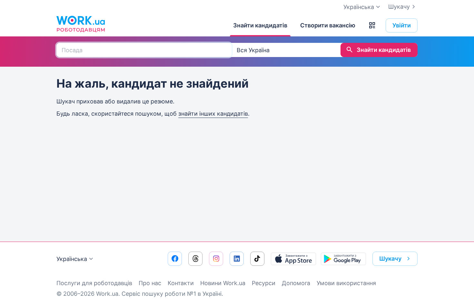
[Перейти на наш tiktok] (257, 259)
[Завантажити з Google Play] (343, 259)
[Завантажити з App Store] (293, 259)
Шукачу (399, 6)
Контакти (181, 283)
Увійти (401, 25)
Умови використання (346, 283)
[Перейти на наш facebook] (175, 259)
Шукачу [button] (390, 258)
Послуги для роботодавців (94, 283)
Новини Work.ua (222, 283)
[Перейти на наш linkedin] (237, 259)
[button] (372, 25)
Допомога (296, 283)
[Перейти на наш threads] (195, 259)
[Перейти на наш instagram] (216, 259)
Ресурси (263, 283)
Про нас (150, 283)
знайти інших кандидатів (213, 113)
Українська (71, 258)
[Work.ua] (80, 23)
